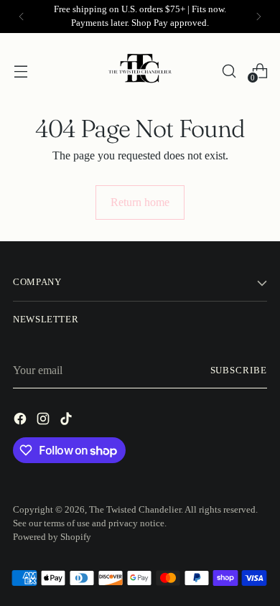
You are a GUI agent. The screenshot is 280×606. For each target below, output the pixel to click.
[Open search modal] (228, 70)
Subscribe (238, 370)
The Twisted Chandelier (135, 510)
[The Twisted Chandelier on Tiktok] (67, 421)
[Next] (258, 16)
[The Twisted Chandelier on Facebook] (21, 421)
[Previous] (21, 16)
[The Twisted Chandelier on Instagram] (44, 421)
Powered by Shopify (52, 537)
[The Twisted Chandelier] (140, 71)
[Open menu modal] (20, 70)
